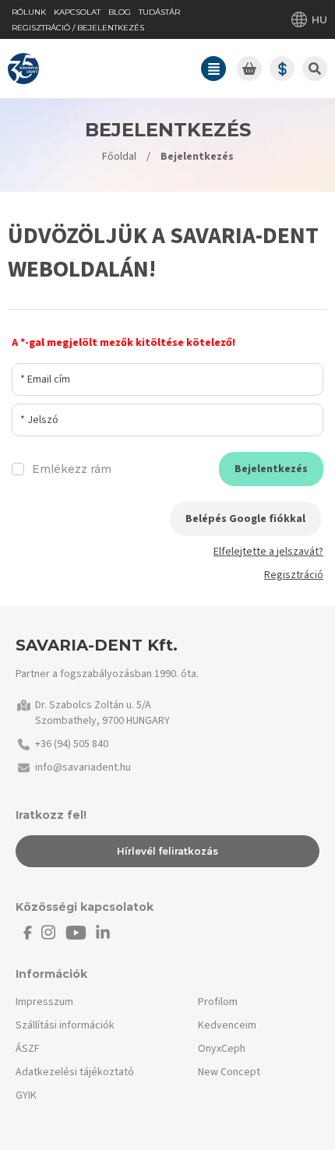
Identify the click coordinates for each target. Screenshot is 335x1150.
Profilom (218, 1002)
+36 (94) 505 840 (71, 744)
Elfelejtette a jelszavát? (268, 551)
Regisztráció (293, 575)
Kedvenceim (227, 1025)
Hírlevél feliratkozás (167, 851)
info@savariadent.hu (83, 767)
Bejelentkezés (271, 469)
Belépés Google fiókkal (245, 519)
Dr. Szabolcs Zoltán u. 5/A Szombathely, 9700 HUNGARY (102, 712)
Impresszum (44, 1002)
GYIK (26, 1095)
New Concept (229, 1072)
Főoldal (119, 156)
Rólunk (29, 12)
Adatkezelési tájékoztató (75, 1072)
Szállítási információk (65, 1025)
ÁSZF (28, 1049)
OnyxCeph (221, 1049)
